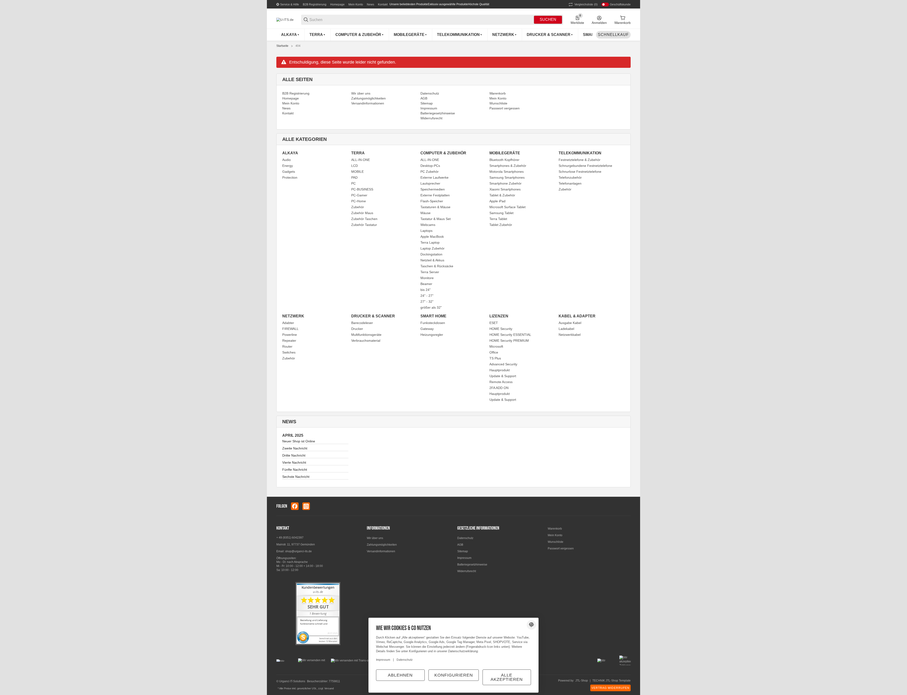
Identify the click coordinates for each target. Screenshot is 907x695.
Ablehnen (400, 675)
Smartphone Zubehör (505, 183)
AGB (460, 544)
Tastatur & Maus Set (435, 219)
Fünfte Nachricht (294, 469)
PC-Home (358, 201)
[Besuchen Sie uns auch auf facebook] (295, 506)
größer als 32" (431, 307)
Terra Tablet (498, 219)
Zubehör (357, 207)
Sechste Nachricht (295, 477)
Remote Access (501, 382)
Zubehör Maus (362, 213)
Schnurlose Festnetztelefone (580, 171)
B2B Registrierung (314, 4)
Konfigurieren (453, 675)
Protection (289, 177)
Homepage (337, 4)
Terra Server (429, 272)
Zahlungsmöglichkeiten (382, 544)
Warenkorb (555, 528)
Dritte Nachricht (293, 455)
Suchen (548, 19)
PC (353, 183)
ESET (493, 323)
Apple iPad (497, 201)
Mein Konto (355, 4)
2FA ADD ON (499, 388)
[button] (627, 506)
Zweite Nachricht (294, 448)
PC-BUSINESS (362, 189)
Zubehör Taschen (364, 219)
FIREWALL (290, 329)
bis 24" (425, 290)
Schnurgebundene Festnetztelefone (585, 166)
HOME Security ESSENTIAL (510, 335)
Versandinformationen (381, 551)
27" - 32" (426, 301)
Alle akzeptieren (507, 677)
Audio (286, 160)
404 (297, 45)
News (370, 4)
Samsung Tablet (501, 213)
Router (287, 346)
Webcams (427, 225)
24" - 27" (426, 296)
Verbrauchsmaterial (365, 340)
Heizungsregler (431, 335)
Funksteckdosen (432, 323)
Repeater (289, 340)
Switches (288, 352)
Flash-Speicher (431, 201)
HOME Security (500, 329)
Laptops (426, 231)
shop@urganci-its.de (298, 551)
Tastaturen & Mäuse (435, 207)
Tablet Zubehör (500, 225)
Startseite (282, 45)
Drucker (357, 329)
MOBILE (357, 171)
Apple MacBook (432, 236)
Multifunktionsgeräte (366, 335)
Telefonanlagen (570, 183)
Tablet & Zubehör (502, 195)
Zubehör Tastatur (364, 225)
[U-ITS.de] (285, 19)
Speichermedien (432, 189)
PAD (354, 177)
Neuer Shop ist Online (298, 441)
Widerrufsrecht (466, 571)
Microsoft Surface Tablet (507, 207)
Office (493, 352)
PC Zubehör (429, 171)
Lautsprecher (430, 183)
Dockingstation (431, 254)
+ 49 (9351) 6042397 (290, 537)
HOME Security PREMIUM (509, 340)
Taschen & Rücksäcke (436, 266)
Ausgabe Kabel (570, 323)
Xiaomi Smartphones (505, 189)
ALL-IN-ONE (360, 160)
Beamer (426, 284)
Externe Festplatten (435, 195)
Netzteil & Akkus (432, 260)
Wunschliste (555, 542)
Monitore (427, 278)
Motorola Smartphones (506, 171)
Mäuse (425, 213)
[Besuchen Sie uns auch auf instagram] (306, 506)
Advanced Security (503, 364)
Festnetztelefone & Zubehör (579, 160)
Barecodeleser (362, 323)
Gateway (427, 329)
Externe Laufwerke (434, 177)
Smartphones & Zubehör (507, 166)
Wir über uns (375, 538)
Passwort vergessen (561, 548)
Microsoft (496, 346)
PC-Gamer (359, 195)
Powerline (289, 335)
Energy (287, 166)
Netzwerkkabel (570, 335)
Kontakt (383, 4)
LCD (354, 166)
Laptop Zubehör (432, 248)
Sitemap (462, 551)
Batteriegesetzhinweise (472, 564)
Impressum (464, 558)
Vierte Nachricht (294, 462)
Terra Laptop (430, 242)
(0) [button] (586, 4)
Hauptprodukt (499, 370)
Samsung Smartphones (507, 177)
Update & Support (502, 376)
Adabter (288, 323)
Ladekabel (566, 329)
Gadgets (288, 171)
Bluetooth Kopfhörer (504, 160)
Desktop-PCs (430, 166)
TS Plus (495, 358)
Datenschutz (465, 538)
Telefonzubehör (570, 177)
